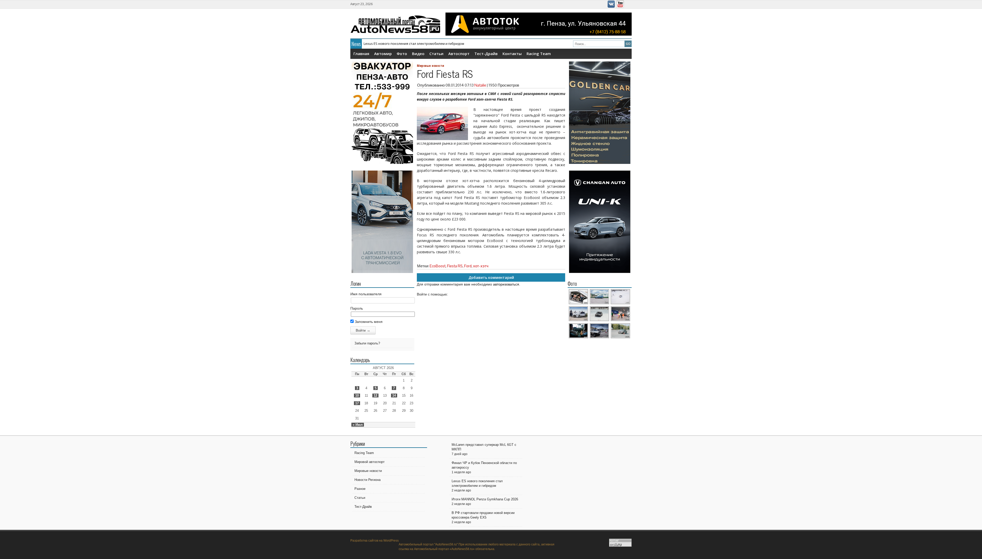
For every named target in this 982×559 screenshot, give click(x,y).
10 (357, 395)
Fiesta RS (455, 265)
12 (375, 395)
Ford (468, 265)
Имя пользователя (366, 294)
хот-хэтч (480, 265)
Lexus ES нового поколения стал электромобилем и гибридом (414, 43)
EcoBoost (437, 265)
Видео (418, 53)
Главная (361, 53)
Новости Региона (367, 480)
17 (357, 403)
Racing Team (539, 53)
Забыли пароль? (367, 343)
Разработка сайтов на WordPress (374, 540)
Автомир (383, 53)
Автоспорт (459, 53)
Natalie (480, 85)
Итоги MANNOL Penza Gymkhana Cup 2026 (485, 499)
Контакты (512, 53)
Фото (402, 53)
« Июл (358, 425)
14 (394, 395)
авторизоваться (506, 284)
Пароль (356, 308)
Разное (359, 489)
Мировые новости (430, 65)
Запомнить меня (368, 322)
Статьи (436, 53)
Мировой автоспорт (369, 462)
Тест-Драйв (486, 53)
